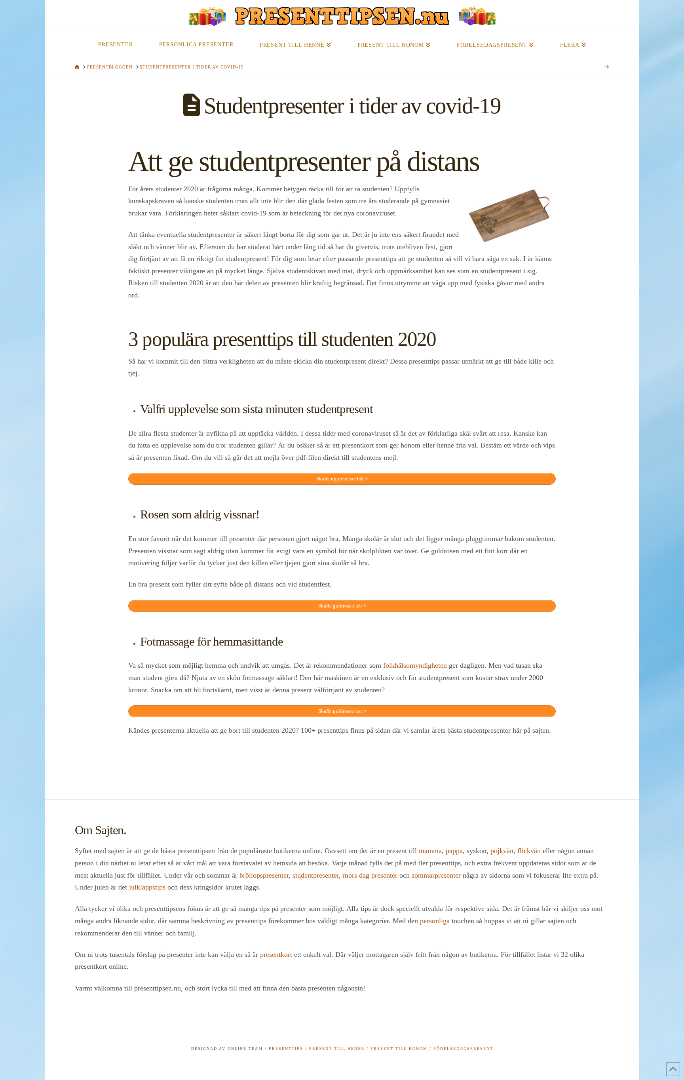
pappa (454, 851)
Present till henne (337, 1048)
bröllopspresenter (264, 875)
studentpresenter (316, 875)
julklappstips (147, 887)
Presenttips (286, 1048)
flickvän (529, 851)
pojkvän (501, 851)
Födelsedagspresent (463, 1048)
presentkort (276, 954)
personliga (435, 921)
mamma (430, 851)
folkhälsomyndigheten (415, 665)
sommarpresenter (436, 875)
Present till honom (399, 1048)
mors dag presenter (370, 875)
